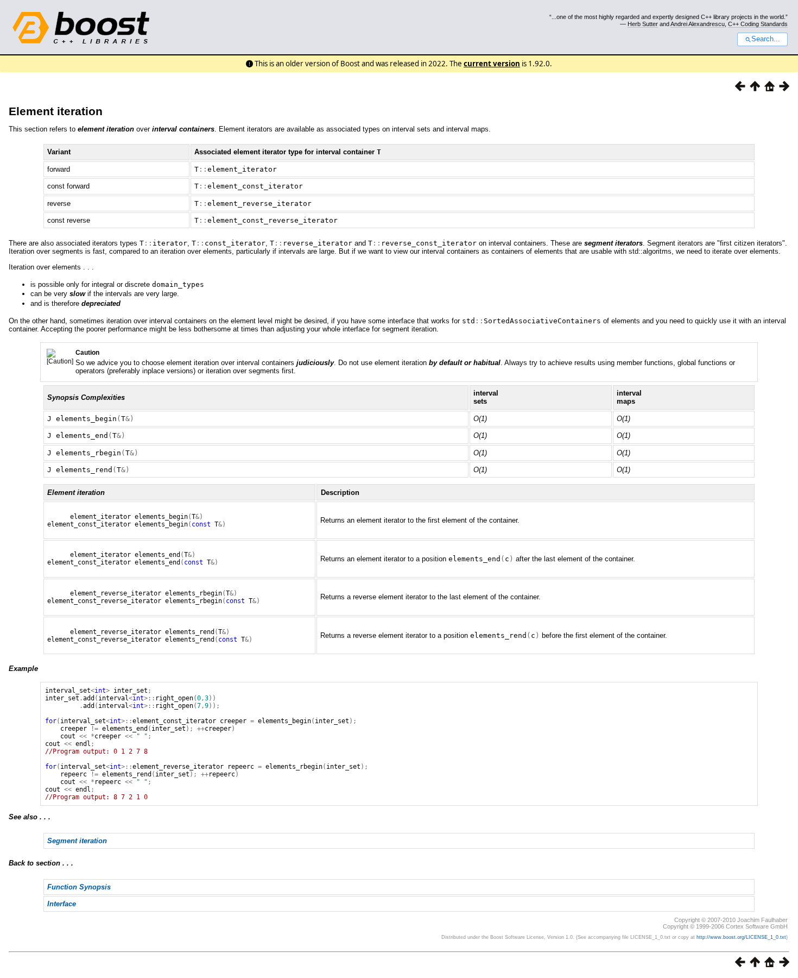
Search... (765, 39)
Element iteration (56, 111)
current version (492, 63)
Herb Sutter (643, 24)
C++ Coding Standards (758, 24)
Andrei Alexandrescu (697, 24)
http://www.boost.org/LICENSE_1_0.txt (741, 937)
